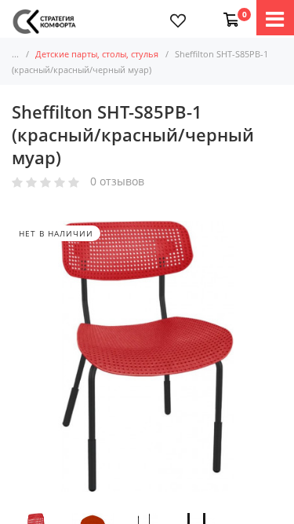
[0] (228, 12)
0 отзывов (117, 182)
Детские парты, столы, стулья (96, 54)
